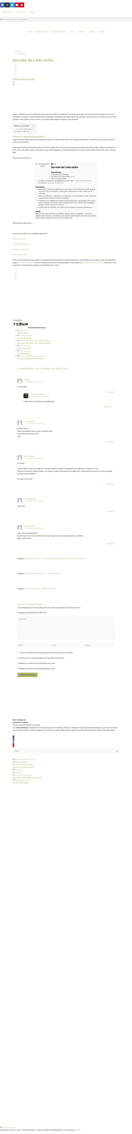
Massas (72, 32)
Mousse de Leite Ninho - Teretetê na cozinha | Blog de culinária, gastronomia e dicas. (55, 559)
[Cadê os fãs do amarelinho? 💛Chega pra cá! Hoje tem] (107, 971)
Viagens (102, 32)
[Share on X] (17, 325)
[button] (66, 82)
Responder (111, 392)
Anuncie (32, 12)
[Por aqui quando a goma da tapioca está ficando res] (41, 940)
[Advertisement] (66, 99)
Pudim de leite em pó (20, 255)
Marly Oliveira (29, 456)
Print (54, 164)
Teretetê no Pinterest (26, 263)
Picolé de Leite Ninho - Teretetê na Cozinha (40, 589)
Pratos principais (41, 32)
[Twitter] (13, 743)
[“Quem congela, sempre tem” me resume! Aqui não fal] (123, 976)
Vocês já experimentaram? (26, 129)
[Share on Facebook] (14, 325)
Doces (29, 32)
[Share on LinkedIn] (23, 325)
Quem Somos (7, 12)
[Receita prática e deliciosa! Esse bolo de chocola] (25, 1002)
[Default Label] (13, 745)
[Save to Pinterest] (20, 324)
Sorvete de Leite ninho (22, 131)
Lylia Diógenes (29, 421)
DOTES (78, 1130)
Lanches (81, 32)
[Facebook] (13, 737)
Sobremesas (21, 54)
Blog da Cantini (29, 526)
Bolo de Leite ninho (19, 239)
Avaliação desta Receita (25, 613)
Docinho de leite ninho (21, 249)
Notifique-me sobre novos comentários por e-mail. (37, 663)
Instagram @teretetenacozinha (93, 263)
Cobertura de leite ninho (21, 244)
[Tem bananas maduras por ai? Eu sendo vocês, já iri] (91, 1014)
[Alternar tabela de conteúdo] (32, 126)
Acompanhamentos (58, 32)
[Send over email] (26, 325)
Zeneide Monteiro (30, 499)
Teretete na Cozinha (38, 394)
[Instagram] (13, 740)
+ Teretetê (91, 32)
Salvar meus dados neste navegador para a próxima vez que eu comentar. (46, 653)
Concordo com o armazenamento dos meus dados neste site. (41, 658)
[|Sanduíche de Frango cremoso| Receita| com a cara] (8, 958)
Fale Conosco (21, 12)
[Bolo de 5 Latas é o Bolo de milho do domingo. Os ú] (74, 988)
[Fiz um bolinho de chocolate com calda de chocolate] (57, 1005)
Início (19, 51)
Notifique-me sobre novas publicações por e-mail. (37, 669)
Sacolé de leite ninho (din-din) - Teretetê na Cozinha (43, 573)
